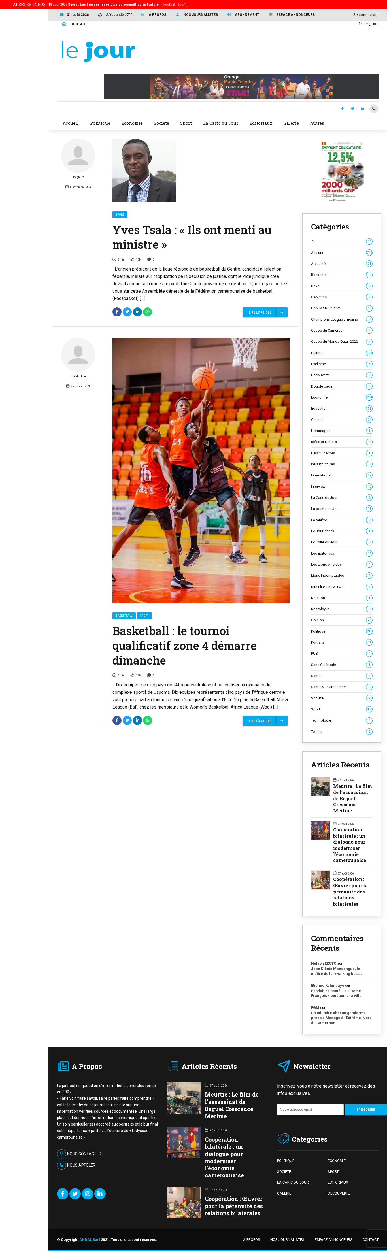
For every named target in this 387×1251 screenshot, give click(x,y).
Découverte (340, 375)
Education (341, 408)
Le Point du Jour (340, 542)
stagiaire (78, 177)
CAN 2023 (340, 297)
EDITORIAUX (338, 1182)
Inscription (369, 23)
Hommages (340, 431)
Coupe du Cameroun (340, 330)
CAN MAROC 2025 (341, 308)
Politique (341, 631)
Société (341, 698)
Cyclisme (340, 364)
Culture (341, 353)
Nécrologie (340, 609)
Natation (340, 598)
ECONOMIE (337, 1161)
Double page (340, 386)
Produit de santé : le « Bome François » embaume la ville (336, 993)
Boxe (340, 286)
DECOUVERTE (339, 1193)
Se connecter (365, 14)
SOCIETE (284, 1171)
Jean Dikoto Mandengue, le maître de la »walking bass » (336, 971)
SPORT (333, 1171)
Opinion (341, 620)
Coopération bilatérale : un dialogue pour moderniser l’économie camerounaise (349, 845)
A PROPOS (251, 1239)
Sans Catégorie (340, 665)
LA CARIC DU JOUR (293, 1182)
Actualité (341, 263)
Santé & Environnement (341, 687)
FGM (315, 1007)
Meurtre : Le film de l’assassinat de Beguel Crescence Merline (352, 798)
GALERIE (284, 1193)
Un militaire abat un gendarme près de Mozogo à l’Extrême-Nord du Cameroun (341, 1018)
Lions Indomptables (340, 575)
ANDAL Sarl (89, 1239)
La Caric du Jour (340, 497)
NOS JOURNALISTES (287, 1239)
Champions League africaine (340, 319)
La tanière (340, 520)
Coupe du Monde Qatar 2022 (340, 341)
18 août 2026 (118, 4)
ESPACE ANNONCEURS (333, 1239)
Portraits (341, 642)
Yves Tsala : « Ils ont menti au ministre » (191, 237)
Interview (341, 486)
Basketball (124, 616)
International (341, 475)
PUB (340, 653)
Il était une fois (340, 453)
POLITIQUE (285, 1161)
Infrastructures (340, 464)
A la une (341, 252)
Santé (340, 676)
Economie (341, 397)
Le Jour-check (340, 531)
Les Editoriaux (341, 553)
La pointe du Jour (341, 509)
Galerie (341, 420)
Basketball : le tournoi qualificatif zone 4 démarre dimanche (184, 645)
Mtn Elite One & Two (340, 587)
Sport (120, 214)
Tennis (340, 731)
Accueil (71, 123)
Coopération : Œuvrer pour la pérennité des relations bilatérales (350, 891)
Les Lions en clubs (340, 564)
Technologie (340, 720)
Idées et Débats (340, 442)
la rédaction (78, 376)
